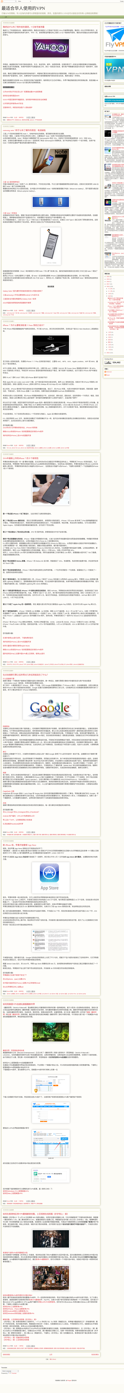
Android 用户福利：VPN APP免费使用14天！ (19, 816)
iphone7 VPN (22, 664)
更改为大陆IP (20, 1348)
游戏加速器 (39, 1203)
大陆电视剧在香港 (11, 1348)
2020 (108, 276)
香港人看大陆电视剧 (59, 1348)
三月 (109, 344)
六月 (109, 337)
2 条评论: (21, 1201)
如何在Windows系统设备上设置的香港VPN (19, 1313)
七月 (109, 335)
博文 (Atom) (53, 1359)
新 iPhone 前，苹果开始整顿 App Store (19, 845)
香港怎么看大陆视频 (70, 1348)
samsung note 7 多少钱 (13, 313)
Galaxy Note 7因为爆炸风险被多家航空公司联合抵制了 (23, 291)
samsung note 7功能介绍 (77, 313)
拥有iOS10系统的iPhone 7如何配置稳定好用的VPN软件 (23, 431)
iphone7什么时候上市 (60, 664)
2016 (108, 286)
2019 (108, 279)
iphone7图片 (69, 664)
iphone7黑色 (30, 664)
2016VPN (9, 664)
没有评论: (21, 117)
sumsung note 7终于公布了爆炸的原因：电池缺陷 (24, 130)
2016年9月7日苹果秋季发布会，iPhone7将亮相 (20, 428)
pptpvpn (32, 120)
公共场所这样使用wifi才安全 (13, 103)
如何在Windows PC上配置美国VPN (16, 1191)
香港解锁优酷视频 (48, 1348)
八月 (109, 332)
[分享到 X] (31, 117)
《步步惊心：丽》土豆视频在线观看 (16, 1340)
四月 (109, 342)
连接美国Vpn (26, 1203)
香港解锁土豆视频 (38, 1348)
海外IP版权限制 (29, 1348)
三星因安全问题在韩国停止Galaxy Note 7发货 (19, 299)
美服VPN (33, 1203)
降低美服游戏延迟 (18, 1203)
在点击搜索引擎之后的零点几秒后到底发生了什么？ (26, 674)
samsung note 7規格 (90, 313)
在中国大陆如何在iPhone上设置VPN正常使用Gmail (21, 983)
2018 (108, 281)
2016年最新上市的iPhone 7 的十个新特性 (20, 458)
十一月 (110, 291)
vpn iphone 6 (45, 993)
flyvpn (108, 375)
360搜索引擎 (10, 834)
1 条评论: (21, 1346)
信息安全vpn (18, 120)
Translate (14, 1373)
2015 (108, 352)
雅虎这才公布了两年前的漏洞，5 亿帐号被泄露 (23, 27)
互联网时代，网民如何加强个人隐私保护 (17, 107)
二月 (109, 347)
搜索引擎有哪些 (61, 834)
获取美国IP (10, 1203)
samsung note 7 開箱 (38, 313)
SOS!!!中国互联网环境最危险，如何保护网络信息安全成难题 (25, 100)
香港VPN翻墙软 (35, 1300)
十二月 (110, 288)
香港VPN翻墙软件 (42, 1259)
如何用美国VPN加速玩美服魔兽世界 (19, 1004)
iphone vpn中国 (65, 448)
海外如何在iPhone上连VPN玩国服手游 (17, 435)
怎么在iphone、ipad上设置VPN (14, 979)
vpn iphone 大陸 (53, 993)
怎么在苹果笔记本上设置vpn (13, 987)
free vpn (9, 448)
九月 (109, 296)
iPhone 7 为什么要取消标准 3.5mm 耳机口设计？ (24, 325)
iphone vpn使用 (56, 448)
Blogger (69, 1380)
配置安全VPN (10, 120)
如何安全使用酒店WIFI (11, 96)
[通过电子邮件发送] (27, 117)
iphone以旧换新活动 (78, 664)
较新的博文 (6, 1354)
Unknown (109, 372)
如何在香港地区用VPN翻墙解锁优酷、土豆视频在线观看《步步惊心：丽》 (36, 1214)
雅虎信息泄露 (25, 120)
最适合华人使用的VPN (23, 8)
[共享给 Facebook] (32, 117)
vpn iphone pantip (81, 993)
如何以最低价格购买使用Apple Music (16, 646)
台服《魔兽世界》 (14, 1014)
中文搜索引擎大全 (71, 834)
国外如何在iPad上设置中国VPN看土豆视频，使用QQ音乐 (24, 654)
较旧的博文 (95, 1354)
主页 (6, 17)
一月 (109, 349)
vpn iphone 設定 (63, 993)
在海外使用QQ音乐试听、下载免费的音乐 (18, 638)
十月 (109, 293)
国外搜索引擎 (17, 834)
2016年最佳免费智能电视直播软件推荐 (17, 303)
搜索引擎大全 (45, 834)
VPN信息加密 (38, 120)
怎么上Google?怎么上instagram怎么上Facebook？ (21, 812)
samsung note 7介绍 (8, 315)
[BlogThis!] (29, 117)
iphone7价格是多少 (39, 664)
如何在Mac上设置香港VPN (13, 1307)
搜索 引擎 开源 (37, 834)
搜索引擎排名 (53, 834)
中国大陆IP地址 (81, 1348)
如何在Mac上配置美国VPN (13, 1193)
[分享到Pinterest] (34, 117)
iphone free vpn (16, 448)
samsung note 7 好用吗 (26, 313)
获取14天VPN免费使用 (46, 1302)
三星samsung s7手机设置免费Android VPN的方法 (21, 295)
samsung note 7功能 (65, 313)
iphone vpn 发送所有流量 (27, 448)
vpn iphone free (72, 993)
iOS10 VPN (16, 664)
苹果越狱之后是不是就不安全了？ (15, 975)
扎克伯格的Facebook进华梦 (13, 824)
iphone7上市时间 (49, 664)
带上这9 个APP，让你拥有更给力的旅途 (17, 820)
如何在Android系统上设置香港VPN (16, 1311)
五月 (109, 339)
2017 (108, 284)
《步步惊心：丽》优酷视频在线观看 (16, 1338)
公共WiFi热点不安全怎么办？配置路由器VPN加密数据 (22, 92)
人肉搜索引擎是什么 (27, 834)
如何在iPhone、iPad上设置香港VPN (16, 1309)
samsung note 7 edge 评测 (52, 313)
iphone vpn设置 (47, 448)
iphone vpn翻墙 (38, 448)
